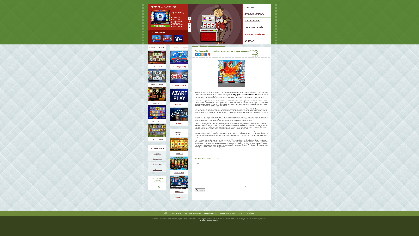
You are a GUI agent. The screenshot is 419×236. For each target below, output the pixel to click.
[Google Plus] (209, 54)
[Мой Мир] (205, 54)
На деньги (250, 41)
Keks (174, 23)
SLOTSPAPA (249, 7)
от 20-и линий (157, 170)
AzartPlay (179, 105)
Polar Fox (179, 192)
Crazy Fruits (176, 26)
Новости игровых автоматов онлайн (212, 46)
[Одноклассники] (202, 54)
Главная (195, 46)
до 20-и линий (157, 164)
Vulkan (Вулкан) (179, 67)
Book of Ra (157, 103)
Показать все (179, 197)
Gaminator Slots (179, 86)
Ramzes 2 (179, 154)
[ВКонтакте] (196, 54)
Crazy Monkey (177, 17)
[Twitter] (199, 54)
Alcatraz (175, 24)
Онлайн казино (252, 21)
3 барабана (157, 154)
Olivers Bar (179, 173)
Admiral (179, 124)
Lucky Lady (157, 67)
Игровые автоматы (254, 14)
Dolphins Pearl (157, 85)
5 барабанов (157, 159)
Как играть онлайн (254, 27)
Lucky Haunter (177, 21)
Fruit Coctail (176, 19)
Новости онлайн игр (255, 34)
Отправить (200, 190)
